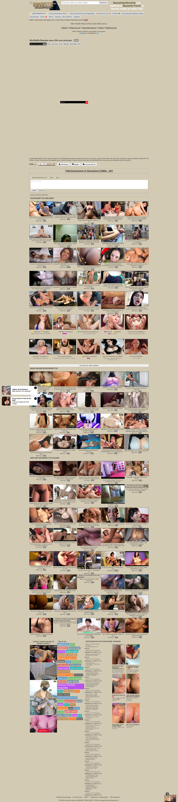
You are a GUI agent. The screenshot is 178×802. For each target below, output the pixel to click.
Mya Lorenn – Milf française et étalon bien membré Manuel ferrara (92, 696)
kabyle (60, 704)
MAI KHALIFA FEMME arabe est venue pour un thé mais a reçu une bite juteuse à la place (41, 239)
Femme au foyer (78, 675)
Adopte (64, 28)
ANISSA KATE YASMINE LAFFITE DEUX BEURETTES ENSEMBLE (113, 218)
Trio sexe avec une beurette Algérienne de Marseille (41, 477)
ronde (79, 715)
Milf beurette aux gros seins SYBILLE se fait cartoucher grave (137, 591)
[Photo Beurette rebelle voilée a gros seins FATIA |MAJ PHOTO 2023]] (88, 399)
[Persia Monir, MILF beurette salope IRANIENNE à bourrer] (137, 558)
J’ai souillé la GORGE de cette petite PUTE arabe (41, 567)
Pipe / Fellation (64, 715)
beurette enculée (67, 654)
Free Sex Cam (77, 797)
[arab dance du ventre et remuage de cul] (89, 560)
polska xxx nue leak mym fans (92, 717)
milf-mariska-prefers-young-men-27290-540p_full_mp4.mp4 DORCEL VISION (92, 707)
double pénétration (76, 668)
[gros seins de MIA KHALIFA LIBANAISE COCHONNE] (89, 625)
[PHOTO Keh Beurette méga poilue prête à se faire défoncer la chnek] (136, 400)
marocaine (62, 708)
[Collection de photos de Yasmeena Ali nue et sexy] (41, 255)
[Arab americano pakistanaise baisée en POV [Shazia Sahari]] (89, 256)
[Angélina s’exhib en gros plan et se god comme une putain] (65, 619)
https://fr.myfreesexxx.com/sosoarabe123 (136, 450)
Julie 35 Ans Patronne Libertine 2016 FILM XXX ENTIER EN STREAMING (93, 685)
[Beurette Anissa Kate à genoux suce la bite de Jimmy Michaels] (137, 278)
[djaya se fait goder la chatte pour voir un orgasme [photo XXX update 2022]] (64, 379)
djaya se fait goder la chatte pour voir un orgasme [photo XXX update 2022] (65, 388)
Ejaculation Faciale (65, 675)
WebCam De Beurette (63, 797)
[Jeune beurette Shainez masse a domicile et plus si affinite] (65, 299)
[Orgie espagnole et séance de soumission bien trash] (113, 582)
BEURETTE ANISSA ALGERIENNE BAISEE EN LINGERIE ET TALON (89, 241)
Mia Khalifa (73, 44)
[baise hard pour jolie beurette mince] (65, 582)
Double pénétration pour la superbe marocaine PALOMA (41, 524)
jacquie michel (70, 701)
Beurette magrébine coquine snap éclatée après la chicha (137, 543)
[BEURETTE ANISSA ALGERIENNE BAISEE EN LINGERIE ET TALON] (89, 232)
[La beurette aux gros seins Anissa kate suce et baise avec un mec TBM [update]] (41, 399)
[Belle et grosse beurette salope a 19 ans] (89, 210)
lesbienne (67, 704)
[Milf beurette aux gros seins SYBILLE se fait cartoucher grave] (137, 582)
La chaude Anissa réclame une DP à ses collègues (136, 241)
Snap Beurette (63, 719)
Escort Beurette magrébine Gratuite (132, 13)
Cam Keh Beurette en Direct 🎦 (59, 13)
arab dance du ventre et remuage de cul (89, 570)
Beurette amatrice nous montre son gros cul (41, 611)
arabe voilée (72, 651)
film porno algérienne (75, 678)
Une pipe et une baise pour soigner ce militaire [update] (89, 611)
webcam (79, 719)
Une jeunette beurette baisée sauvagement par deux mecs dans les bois (113, 264)
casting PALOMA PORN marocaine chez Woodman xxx (65, 264)
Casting (68, 662)
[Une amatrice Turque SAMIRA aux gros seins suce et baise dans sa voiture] (89, 299)
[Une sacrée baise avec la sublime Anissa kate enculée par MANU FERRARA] (137, 208)
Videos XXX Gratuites (93, 650)
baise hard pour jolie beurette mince (65, 590)
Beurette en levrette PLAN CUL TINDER (65, 287)
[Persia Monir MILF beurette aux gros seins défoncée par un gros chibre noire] (113, 535)
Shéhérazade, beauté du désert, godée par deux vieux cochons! (41, 503)
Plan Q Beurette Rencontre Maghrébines (82, 13)
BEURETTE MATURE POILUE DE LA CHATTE (88, 388)
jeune (60, 44)
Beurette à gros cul (67, 658)
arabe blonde (61, 651)
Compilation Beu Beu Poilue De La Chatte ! (137, 478)
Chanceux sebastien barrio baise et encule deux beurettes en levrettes (89, 524)
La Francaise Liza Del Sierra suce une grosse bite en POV (93, 749)
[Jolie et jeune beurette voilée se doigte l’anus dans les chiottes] (65, 233)
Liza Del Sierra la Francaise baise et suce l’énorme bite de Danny (93, 738)
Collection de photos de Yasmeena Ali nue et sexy (41, 264)
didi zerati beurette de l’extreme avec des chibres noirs (65, 524)
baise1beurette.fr (89, 28)
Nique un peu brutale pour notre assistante (89, 579)
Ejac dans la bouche (64, 671)
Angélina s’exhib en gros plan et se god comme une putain (65, 623)
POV (79, 44)
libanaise (66, 44)
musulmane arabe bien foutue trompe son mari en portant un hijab (137, 489)
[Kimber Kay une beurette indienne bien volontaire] (41, 299)
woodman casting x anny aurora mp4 (92, 767)
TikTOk (51, 17)
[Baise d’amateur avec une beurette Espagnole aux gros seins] (137, 603)
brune (49, 44)
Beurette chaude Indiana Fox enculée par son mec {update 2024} (65, 478)
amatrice (62, 648)
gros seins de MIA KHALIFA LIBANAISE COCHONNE (89, 634)
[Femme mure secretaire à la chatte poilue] (64, 441)
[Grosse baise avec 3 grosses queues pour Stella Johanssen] (41, 535)
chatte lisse (76, 662)
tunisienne (72, 719)
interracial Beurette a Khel (67, 698)
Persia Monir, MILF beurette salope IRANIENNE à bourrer (137, 568)
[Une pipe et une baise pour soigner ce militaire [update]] (89, 602)
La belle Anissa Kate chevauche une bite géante (89, 286)
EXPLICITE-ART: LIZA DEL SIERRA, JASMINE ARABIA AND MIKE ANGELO (136, 430)
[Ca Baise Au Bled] (113, 494)
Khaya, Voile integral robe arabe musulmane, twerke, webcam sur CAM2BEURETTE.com (113, 285)
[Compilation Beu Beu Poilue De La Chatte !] (137, 468)
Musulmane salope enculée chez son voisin (65, 611)
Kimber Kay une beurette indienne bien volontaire (41, 308)
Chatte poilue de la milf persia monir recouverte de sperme (136, 264)
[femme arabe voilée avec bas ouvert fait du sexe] (65, 558)
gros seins (55, 44)
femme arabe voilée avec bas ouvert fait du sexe (65, 568)
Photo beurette (34, 17)
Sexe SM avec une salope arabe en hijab (112, 634)
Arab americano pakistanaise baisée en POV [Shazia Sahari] (89, 267)
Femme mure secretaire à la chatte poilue (65, 450)
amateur (72, 644)
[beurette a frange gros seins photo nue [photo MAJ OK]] (41, 420)
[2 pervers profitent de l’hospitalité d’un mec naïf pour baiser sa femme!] (41, 278)
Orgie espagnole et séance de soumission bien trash (113, 591)
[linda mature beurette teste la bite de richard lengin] (137, 515)
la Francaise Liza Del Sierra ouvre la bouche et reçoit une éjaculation (93, 727)
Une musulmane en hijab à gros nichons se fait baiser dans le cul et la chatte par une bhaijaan (137, 308)
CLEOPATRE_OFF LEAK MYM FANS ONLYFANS (92, 777)
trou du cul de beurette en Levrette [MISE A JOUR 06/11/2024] (41, 388)
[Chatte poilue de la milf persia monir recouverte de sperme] (137, 255)
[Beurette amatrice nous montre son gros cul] (41, 602)
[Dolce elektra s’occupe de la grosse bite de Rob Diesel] (41, 209)
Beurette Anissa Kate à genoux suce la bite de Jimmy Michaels (137, 287)
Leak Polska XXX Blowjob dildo (91, 758)
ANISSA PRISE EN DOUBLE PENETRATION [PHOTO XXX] (65, 409)
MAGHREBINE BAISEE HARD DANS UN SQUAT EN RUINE (113, 244)
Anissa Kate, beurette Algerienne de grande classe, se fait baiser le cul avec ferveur (65, 501)
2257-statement (115, 797)
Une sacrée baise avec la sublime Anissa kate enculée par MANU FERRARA (137, 218)
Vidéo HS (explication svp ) (39, 177)
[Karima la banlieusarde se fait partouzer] (113, 515)
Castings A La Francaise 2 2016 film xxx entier (93, 664)
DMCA (51, 177)
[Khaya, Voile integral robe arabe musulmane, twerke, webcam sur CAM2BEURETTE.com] (113, 277)
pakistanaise (60, 712)
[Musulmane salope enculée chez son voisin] (65, 602)
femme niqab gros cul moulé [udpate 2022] (41, 453)
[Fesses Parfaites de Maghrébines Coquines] (88, 441)
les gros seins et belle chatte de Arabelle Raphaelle (88, 430)
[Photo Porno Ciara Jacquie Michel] (112, 399)
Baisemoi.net (111, 28)
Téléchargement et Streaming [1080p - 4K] (89, 171)
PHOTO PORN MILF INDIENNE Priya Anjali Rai (65, 430)
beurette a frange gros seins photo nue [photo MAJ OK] (41, 430)
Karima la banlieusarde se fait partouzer (113, 524)
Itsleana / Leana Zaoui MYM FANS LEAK (93, 654)
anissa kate (74, 648)
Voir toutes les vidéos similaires (89, 365)
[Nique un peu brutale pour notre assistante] (89, 576)
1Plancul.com (74, 28)
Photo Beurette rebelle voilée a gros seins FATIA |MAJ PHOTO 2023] (88, 409)
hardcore (60, 691)
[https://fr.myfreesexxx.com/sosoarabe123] (136, 441)
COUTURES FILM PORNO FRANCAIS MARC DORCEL (92, 674)
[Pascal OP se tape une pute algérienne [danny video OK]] (137, 625)
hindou (77, 691)
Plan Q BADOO (67, 17)
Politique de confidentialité (99, 797)
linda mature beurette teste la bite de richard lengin (137, 524)
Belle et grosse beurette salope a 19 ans (89, 221)
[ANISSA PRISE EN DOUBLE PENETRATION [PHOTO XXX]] (64, 399)
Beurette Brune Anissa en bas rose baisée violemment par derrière (41, 591)
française (62, 682)
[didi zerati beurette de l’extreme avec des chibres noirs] (65, 515)
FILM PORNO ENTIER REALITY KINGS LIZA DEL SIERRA (92, 787)
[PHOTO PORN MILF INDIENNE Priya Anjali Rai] (64, 420)
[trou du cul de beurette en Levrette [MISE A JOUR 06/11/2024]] (41, 379)
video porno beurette (38, 44)
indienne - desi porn (63, 694)
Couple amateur (63, 668)
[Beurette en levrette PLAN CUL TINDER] (65, 278)
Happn (101, 28)
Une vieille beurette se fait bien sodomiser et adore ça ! (89, 547)
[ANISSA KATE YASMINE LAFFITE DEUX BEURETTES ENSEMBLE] (113, 209)
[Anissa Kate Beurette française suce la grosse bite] (113, 602)
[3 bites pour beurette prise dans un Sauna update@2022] (113, 300)
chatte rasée (75, 665)
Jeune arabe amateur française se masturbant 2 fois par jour (113, 480)
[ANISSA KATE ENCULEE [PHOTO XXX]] (112, 420)
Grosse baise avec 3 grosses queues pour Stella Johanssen (41, 544)
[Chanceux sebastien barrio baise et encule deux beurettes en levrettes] (89, 515)
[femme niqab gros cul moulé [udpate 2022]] (41, 442)
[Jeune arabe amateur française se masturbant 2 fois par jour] (113, 470)
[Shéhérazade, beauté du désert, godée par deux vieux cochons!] (41, 493)
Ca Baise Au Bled (113, 505)
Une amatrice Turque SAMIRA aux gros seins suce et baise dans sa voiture (89, 308)
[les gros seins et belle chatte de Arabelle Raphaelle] (88, 420)
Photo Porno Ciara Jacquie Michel (112, 408)
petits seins (71, 711)
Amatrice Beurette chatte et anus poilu (41, 634)
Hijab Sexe (69, 691)
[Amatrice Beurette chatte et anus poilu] (41, 625)
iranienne (60, 701)
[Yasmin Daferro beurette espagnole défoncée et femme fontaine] (89, 491)
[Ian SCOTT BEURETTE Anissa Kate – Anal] (113, 558)
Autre (57, 177)
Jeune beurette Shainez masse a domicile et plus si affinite (65, 308)
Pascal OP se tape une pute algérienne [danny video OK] (136, 634)
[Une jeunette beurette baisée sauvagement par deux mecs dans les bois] (113, 255)
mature (71, 708)
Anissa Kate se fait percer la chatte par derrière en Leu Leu (65, 543)
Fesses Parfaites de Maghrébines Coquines (88, 450)
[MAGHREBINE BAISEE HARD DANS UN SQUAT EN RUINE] (113, 233)
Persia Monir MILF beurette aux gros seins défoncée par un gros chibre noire (113, 544)
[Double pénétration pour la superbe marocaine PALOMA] (41, 515)
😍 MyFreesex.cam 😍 (103, 13)
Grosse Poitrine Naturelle (66, 686)
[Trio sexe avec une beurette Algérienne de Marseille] (41, 468)
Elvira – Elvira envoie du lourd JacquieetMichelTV (93, 645)
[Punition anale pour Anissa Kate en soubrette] (136, 379)
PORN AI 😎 (116, 13)
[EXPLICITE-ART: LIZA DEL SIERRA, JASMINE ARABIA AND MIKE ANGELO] (136, 421)
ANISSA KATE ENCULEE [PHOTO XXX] (112, 429)
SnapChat (58, 17)
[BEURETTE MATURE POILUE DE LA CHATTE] (88, 379)
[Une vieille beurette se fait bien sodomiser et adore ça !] (89, 537)
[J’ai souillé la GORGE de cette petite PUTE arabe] (41, 558)
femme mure (62, 678)
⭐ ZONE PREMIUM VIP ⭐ (39, 13)
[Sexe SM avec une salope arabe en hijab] (113, 625)
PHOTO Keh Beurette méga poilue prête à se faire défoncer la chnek (136, 409)
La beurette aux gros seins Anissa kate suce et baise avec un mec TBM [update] (41, 409)
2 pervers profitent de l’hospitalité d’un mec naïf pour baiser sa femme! (41, 287)
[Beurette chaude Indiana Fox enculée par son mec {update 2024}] (65, 468)
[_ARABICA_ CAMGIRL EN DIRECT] (112, 379)
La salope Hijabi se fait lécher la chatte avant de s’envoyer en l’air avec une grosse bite (65, 216)
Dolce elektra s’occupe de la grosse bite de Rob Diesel (41, 218)
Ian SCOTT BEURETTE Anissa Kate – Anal (113, 568)
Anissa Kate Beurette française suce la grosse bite (113, 611)
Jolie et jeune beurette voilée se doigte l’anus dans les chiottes (65, 244)
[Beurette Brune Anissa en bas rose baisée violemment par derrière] (41, 582)
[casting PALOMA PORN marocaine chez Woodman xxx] (65, 255)
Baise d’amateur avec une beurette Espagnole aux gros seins (137, 614)
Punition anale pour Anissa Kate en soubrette (136, 388)
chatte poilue (63, 665)
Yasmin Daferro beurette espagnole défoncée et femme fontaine (89, 500)
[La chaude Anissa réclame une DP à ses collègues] (137, 232)
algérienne (63, 644)
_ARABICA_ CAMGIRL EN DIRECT (112, 387)
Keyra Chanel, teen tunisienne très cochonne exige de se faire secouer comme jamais (89, 477)
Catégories (77, 17)
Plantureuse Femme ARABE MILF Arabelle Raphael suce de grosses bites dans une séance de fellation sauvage (112, 450)
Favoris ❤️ (43, 17)
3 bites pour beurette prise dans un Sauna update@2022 (113, 311)
